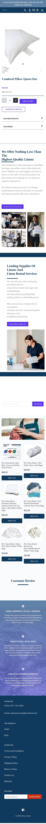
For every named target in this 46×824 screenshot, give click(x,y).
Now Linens (26, 816)
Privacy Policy (10, 757)
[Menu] (42, 9)
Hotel (6, 729)
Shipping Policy (11, 763)
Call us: (7, 705)
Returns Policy (10, 769)
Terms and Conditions (14, 751)
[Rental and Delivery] (33, 10)
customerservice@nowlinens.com (23, 713)
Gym (6, 735)
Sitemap (8, 781)
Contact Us (9, 775)
